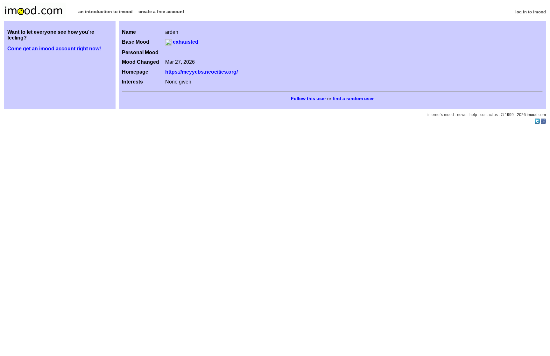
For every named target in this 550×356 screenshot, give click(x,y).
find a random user (353, 98)
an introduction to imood (105, 11)
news (461, 115)
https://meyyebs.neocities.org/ (201, 72)
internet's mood (440, 115)
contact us (489, 115)
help (473, 115)
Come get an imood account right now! (54, 48)
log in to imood (530, 12)
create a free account (161, 11)
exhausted (185, 42)
